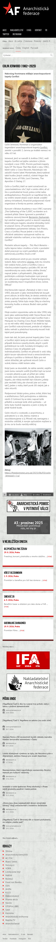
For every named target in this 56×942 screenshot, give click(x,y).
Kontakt (38, 30)
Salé (7, 909)
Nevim (8, 902)
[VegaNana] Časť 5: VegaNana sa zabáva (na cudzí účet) (27, 720)
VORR (8, 868)
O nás (29, 30)
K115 (8, 892)
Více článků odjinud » (10, 838)
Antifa (8, 889)
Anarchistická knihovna (16, 916)
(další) (45, 41)
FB (46, 30)
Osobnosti (47, 495)
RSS (29, 938)
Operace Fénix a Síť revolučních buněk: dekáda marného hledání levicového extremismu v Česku (27, 738)
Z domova (28, 41)
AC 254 (8, 858)
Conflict (43, 147)
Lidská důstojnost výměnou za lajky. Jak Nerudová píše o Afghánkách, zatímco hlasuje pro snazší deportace (28, 754)
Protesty (37, 41)
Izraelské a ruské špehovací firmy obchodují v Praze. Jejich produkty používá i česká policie (25, 787)
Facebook (13, 938)
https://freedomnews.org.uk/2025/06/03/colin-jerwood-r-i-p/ (28, 474)
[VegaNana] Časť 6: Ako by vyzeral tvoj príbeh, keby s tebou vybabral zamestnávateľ (26, 705)
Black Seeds (11, 861)
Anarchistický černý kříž (16, 854)
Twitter (6, 34)
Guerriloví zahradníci (15, 623)
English (25, 47)
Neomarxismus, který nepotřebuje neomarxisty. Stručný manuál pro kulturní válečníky (27, 771)
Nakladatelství (16, 30)
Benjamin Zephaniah (39, 217)
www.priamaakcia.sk (13, 710)
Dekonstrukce (12, 895)
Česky (18, 47)
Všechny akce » (8, 646)
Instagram (17, 34)
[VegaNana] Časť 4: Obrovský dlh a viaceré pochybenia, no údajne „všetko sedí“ (27, 820)
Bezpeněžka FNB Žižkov (15, 549)
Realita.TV (10, 920)
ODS (7, 885)
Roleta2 (9, 878)
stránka (30, 261)
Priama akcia (11, 899)
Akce (5, 30)
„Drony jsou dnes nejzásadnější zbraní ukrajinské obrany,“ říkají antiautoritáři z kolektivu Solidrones (25, 804)
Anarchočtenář (12, 923)
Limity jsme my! (13, 871)
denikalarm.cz (11, 743)
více (49, 556)
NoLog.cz (9, 865)
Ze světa (18, 41)
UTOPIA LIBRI (12, 906)
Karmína (9, 913)
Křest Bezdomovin (13, 572)
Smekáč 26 (9, 596)
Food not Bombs (13, 882)
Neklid (8, 875)
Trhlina (8, 851)
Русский (34, 47)
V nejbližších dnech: (15, 541)
